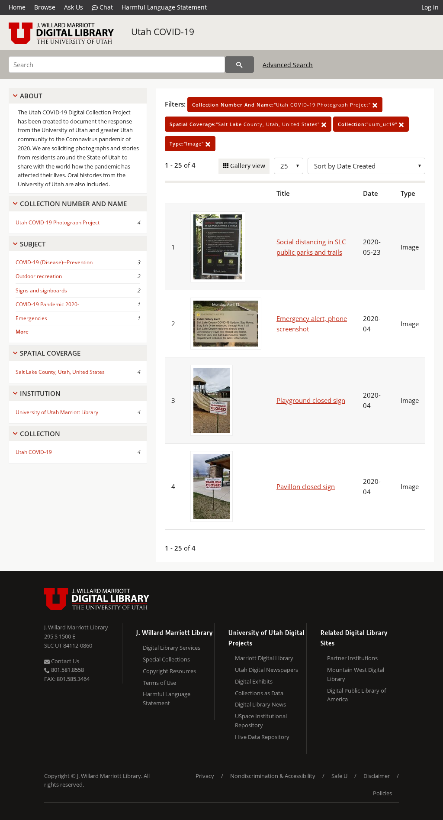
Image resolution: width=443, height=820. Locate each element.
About (31, 95)
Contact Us (64, 661)
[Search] (239, 64)
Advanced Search (288, 65)
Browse (44, 7)
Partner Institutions (352, 658)
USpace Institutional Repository (261, 720)
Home (17, 7)
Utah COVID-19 (162, 32)
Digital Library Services (171, 647)
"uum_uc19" (368, 124)
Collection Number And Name (73, 203)
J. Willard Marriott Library (76, 627)
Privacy (205, 776)
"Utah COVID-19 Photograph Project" (282, 104)
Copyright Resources (169, 671)
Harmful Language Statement (164, 7)
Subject (32, 244)
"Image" (187, 143)
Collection (40, 433)
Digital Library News (260, 704)
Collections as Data (259, 693)
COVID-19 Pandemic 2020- (47, 304)
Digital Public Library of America (356, 695)
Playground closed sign (310, 400)
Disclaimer (376, 776)
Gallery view (246, 166)
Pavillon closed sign (305, 486)
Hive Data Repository (262, 737)
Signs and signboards (41, 290)
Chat (105, 7)
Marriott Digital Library (264, 658)
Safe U (339, 776)
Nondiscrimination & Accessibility (272, 776)
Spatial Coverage (50, 353)
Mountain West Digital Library (355, 674)
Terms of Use (159, 683)
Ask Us (73, 7)
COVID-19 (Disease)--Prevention (54, 262)
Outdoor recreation (39, 276)
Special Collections (166, 659)
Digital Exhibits (254, 681)
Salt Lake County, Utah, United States (60, 372)
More (22, 331)
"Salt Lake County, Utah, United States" (245, 124)
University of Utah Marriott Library (57, 412)
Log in (430, 7)
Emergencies (31, 318)
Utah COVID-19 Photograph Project (58, 222)
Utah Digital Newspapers (266, 670)
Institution (40, 393)
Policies (382, 793)
